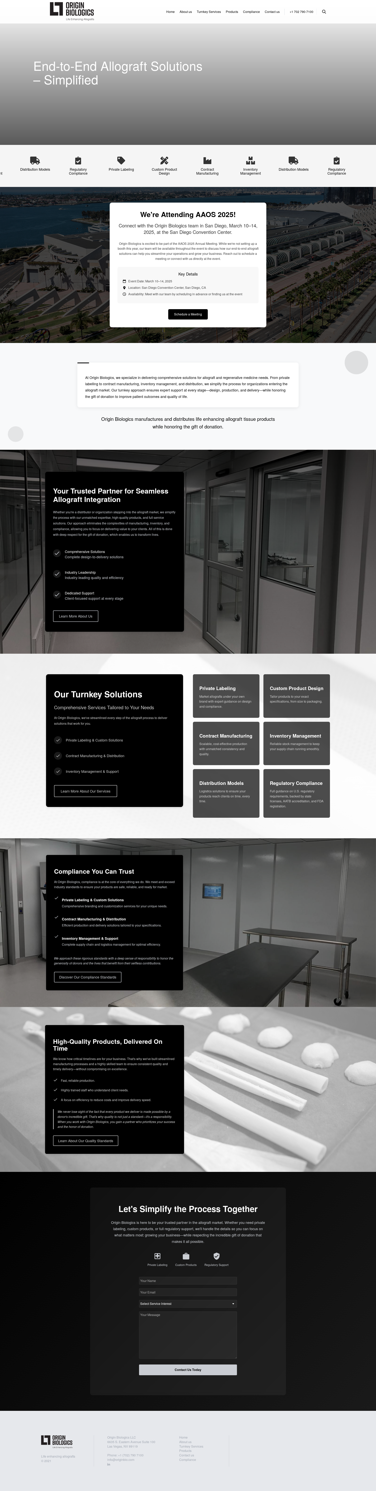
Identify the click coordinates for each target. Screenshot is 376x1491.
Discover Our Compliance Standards (87, 976)
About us (186, 11)
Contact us (272, 11)
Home (170, 11)
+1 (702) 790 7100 (131, 1455)
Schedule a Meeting (188, 314)
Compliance (251, 11)
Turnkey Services (209, 11)
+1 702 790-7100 (301, 11)
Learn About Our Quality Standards (85, 1140)
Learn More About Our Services (85, 791)
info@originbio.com (120, 1459)
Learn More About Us (75, 615)
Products (232, 11)
